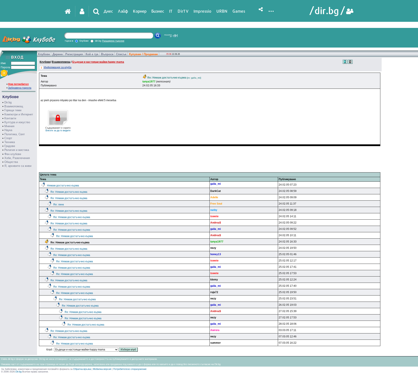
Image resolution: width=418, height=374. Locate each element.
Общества (11, 162)
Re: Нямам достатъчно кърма (69, 191)
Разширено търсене (113, 40)
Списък (121, 54)
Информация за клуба (57, 67)
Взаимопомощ (13, 106)
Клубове (44, 54)
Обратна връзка (82, 369)
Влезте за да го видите (58, 129)
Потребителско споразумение (130, 369)
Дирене (57, 54)
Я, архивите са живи (17, 165)
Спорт (8, 138)
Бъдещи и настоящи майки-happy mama (98, 61)
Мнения (9, 126)
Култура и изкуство (17, 122)
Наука (8, 130)
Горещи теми (12, 110)
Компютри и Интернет (18, 114)
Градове (9, 146)
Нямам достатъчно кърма (63, 185)
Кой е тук (92, 54)
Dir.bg (8, 102)
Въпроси (107, 54)
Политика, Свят (14, 134)
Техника (9, 142)
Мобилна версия (102, 369)
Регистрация (74, 54)
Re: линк (58, 204)
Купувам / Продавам (143, 54)
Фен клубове (12, 154)
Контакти (10, 118)
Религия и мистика (16, 150)
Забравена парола (19, 87)
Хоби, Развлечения (17, 158)
